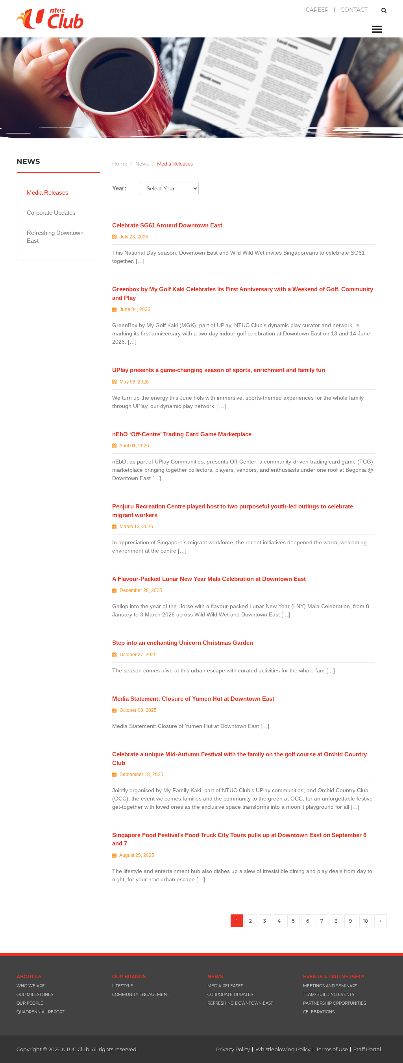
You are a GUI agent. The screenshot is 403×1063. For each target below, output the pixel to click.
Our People (30, 1003)
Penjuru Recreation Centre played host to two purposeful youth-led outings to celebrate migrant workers (232, 510)
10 (365, 921)
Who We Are (31, 986)
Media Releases (47, 192)
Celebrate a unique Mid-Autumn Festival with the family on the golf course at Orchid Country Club (239, 758)
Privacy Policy (233, 1049)
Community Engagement (140, 994)
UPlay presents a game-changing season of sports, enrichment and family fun (218, 370)
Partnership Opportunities (334, 1003)
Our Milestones (35, 994)
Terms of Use (332, 1049)
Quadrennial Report (41, 1012)
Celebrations (319, 1012)
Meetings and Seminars (330, 986)
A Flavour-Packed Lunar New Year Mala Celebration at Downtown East (209, 578)
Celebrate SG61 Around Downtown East (167, 225)
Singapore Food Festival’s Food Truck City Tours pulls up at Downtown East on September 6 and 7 (239, 839)
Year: (119, 188)
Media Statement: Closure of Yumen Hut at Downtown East (193, 698)
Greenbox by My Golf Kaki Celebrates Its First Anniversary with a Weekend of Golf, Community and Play (242, 293)
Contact (354, 9)
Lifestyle (122, 986)
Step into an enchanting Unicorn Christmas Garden (182, 642)
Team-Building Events (328, 994)
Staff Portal (367, 1049)
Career (317, 9)
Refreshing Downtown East (55, 236)
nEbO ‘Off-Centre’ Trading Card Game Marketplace (181, 434)
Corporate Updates (51, 212)
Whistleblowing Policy (283, 1049)
